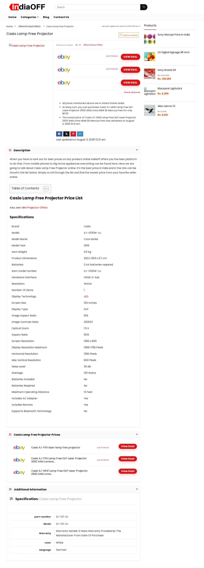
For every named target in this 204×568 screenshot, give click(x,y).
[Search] (143, 7)
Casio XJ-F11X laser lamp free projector (55, 447)
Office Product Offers (29, 26)
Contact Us (61, 17)
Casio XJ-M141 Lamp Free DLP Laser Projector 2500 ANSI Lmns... (59, 472)
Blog (46, 17)
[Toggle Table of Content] (44, 188)
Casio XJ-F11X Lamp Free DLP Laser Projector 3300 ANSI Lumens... (59, 460)
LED (86, 296)
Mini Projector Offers (34, 207)
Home (12, 17)
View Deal (130, 57)
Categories (28, 17)
